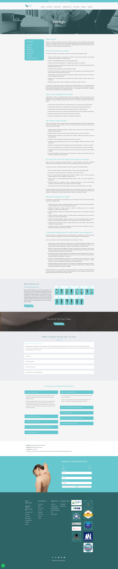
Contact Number (65, 481)
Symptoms (28, 47)
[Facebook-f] (52, 557)
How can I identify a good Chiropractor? (69, 423)
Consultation (28, 356)
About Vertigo (29, 45)
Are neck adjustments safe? (67, 412)
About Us (43, 7)
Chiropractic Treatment (31, 58)
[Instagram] (55, 557)
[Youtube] (58, 557)
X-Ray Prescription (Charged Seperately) (33, 372)
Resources (83, 7)
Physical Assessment (29, 361)
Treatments (29, 56)
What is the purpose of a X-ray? (32, 432)
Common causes (30, 51)
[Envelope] (64, 557)
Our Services (49, 7)
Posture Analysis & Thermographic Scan (34, 343)
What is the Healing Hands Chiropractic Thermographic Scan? (38, 427)
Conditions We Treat (67, 7)
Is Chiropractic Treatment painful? (33, 421)
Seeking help (29, 53)
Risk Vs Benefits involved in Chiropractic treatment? (71, 418)
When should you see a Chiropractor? (33, 416)
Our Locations (76, 7)
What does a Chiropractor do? (32, 392)
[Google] (61, 557)
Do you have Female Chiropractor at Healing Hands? (72, 407)
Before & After (57, 7)
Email (63, 476)
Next (76, 487)
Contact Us (90, 7)
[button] (74, 285)
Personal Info (63, 468)
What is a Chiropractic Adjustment (68, 392)
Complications (29, 49)
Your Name (64, 471)
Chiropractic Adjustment (30, 367)
